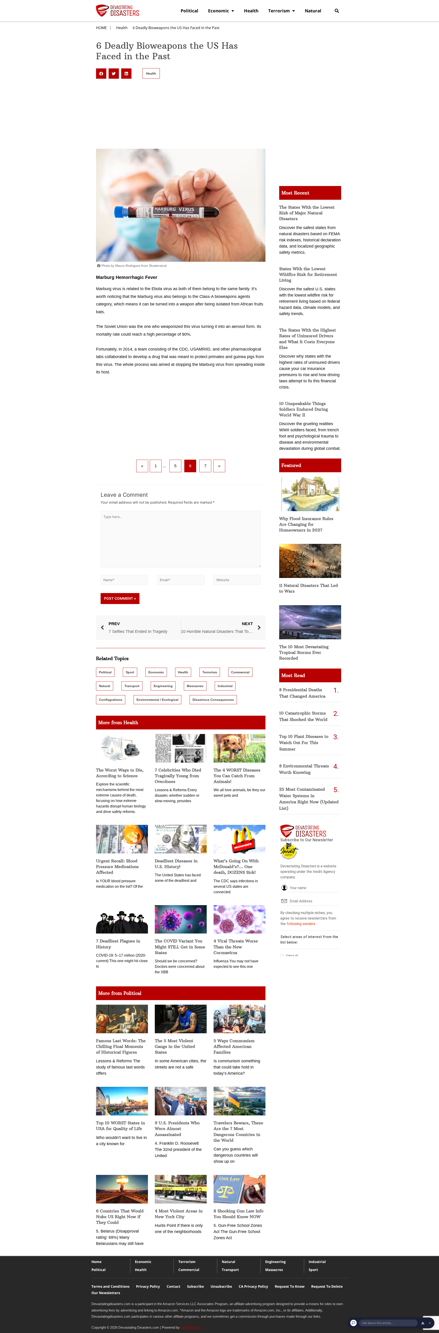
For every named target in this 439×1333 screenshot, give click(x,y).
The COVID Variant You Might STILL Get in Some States (180, 946)
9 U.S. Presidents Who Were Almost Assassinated (177, 1128)
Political (189, 11)
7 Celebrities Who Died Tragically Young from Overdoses (178, 775)
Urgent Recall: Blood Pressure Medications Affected (117, 866)
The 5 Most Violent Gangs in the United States (175, 1046)
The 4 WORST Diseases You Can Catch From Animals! (237, 775)
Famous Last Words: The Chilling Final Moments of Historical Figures (121, 1046)
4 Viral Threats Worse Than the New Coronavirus (236, 946)
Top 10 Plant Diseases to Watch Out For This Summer (303, 743)
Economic (218, 11)
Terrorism (279, 11)
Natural (313, 11)
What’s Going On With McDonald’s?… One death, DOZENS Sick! (236, 866)
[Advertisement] (180, 115)
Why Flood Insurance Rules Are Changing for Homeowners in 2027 (306, 524)
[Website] (237, 580)
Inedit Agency (191, 1327)
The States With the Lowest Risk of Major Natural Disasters (307, 213)
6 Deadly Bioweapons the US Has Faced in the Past (176, 27)
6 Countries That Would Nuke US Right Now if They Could (120, 1216)
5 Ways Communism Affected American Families (234, 1046)
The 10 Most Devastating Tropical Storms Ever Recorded (304, 652)
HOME (101, 27)
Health (251, 11)
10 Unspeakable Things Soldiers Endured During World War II (303, 409)
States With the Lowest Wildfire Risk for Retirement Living (308, 274)
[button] (336, 10)
